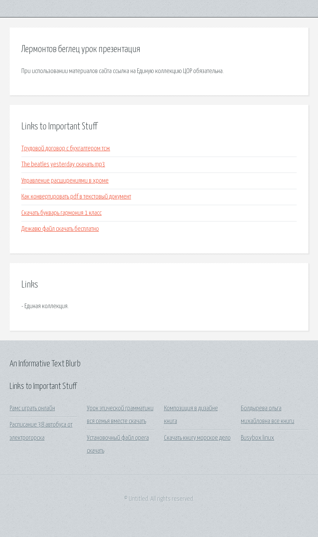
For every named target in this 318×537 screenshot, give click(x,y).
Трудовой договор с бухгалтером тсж (65, 148)
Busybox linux (257, 438)
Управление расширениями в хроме (65, 181)
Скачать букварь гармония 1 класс (61, 213)
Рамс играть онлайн (32, 408)
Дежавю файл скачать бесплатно (60, 229)
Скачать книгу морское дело (197, 438)
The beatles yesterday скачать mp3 (63, 164)
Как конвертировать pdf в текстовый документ (76, 197)
